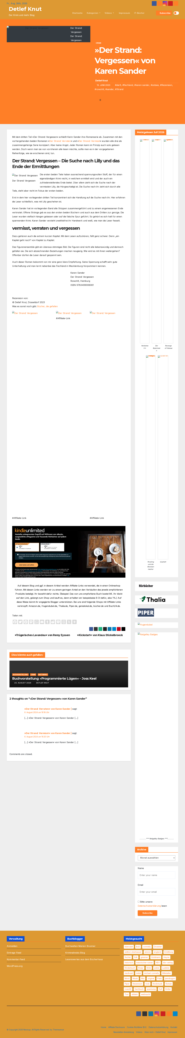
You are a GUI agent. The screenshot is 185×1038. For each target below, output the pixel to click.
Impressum (124, 13)
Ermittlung (168, 952)
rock (147, 984)
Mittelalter (166, 973)
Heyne (166, 957)
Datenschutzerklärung (149, 905)
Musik (135, 978)
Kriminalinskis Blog (75, 952)
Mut (142, 978)
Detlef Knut (25, 9)
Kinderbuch (130, 968)
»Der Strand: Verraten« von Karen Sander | (48, 708)
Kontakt (174, 1027)
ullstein (135, 994)
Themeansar (58, 1029)
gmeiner (144, 957)
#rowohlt (99, 89)
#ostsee (155, 85)
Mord (127, 978)
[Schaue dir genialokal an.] (146, 585)
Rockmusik (157, 984)
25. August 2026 (22, 683)
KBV (158, 962)
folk (135, 957)
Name (141, 868)
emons (148, 952)
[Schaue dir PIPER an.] (146, 612)
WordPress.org (15, 966)
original (151, 978)
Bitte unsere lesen (152, 903)
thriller (168, 989)
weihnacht (145, 994)
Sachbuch (139, 989)
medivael (129, 973)
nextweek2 (42, 674)
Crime (98, 43)
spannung (151, 989)
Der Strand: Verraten (60, 141)
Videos (108, 13)
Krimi (149, 968)
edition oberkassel (133, 952)
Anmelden (12, 946)
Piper (127, 984)
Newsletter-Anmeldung (123, 1032)
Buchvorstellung (20, 674)
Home (103, 1027)
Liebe (156, 968)
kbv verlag (168, 962)
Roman (169, 984)
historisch (129, 962)
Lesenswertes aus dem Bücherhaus (84, 959)
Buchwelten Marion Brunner (80, 946)
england (157, 952)
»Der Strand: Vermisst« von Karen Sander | (48, 733)
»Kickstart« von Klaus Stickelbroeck (100, 635)
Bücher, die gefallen (47, 306)
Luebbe (165, 968)
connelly (147, 946)
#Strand (119, 89)
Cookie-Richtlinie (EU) (137, 1027)
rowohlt (128, 989)
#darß (118, 85)
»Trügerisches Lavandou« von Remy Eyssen (42, 635)
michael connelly (151, 973)
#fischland (127, 85)
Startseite (77, 13)
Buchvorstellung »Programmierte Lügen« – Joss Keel (54, 678)
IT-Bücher (139, 13)
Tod (126, 994)
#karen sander (141, 85)
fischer (128, 957)
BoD (138, 946)
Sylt (160, 989)
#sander (109, 89)
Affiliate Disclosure (116, 1027)
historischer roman (144, 962)
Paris (159, 978)
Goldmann (155, 957)
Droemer (158, 946)
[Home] (67, 13)
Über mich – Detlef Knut (155, 1032)
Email (140, 885)
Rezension (137, 984)
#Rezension (166, 85)
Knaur (140, 968)
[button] (153, 13)
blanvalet (129, 946)
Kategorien (93, 13)
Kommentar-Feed (16, 959)
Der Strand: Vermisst (89, 141)
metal (138, 973)
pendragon (170, 978)
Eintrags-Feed (14, 952)
